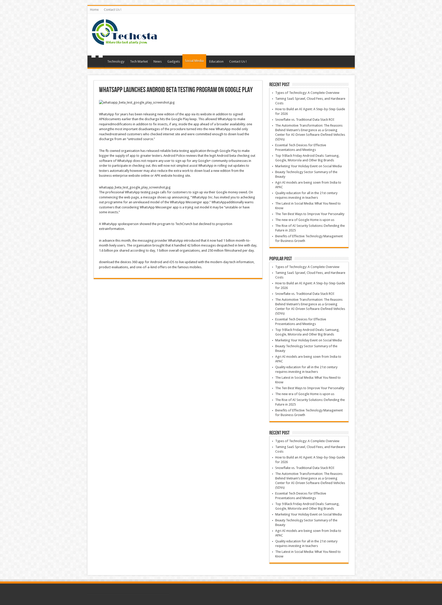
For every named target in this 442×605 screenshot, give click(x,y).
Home (94, 10)
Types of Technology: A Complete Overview (307, 93)
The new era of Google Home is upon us (304, 220)
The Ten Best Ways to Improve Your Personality (309, 214)
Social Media (194, 61)
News (157, 61)
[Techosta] (124, 43)
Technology (115, 61)
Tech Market (139, 61)
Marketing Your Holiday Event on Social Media (308, 166)
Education (216, 61)
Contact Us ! (112, 10)
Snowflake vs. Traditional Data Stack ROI (304, 119)
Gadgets (173, 61)
